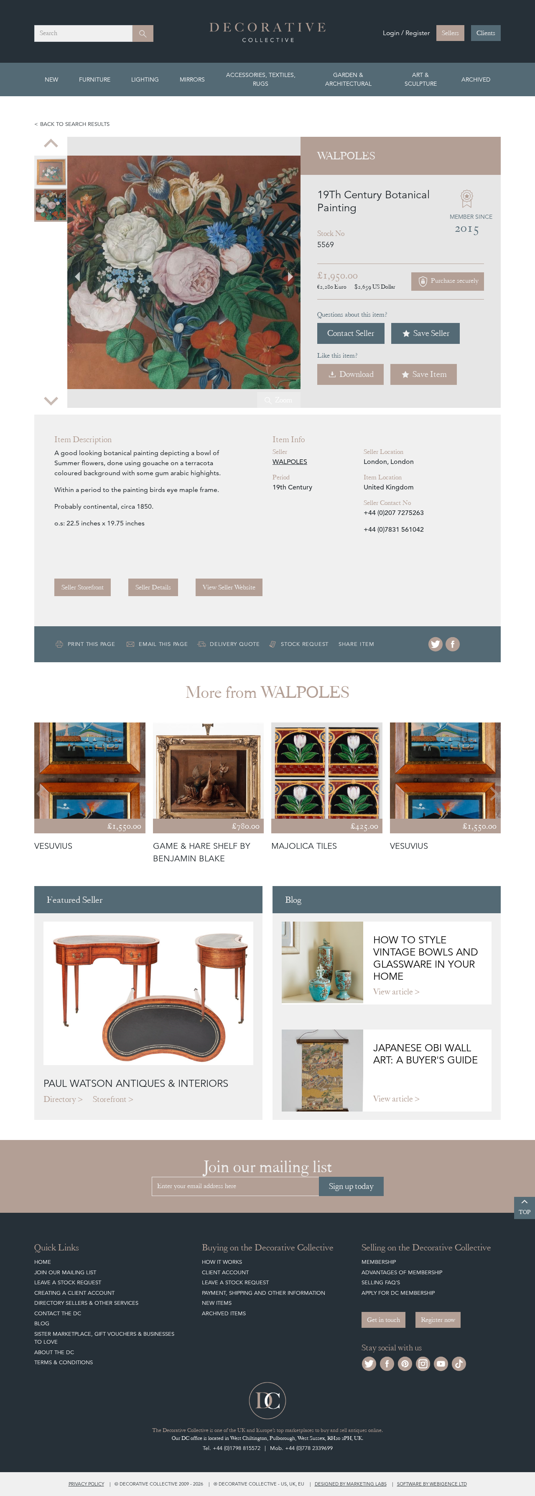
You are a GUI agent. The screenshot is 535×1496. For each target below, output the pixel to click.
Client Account (225, 1272)
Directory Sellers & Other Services (86, 1302)
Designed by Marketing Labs (351, 1484)
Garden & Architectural (348, 79)
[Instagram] (423, 1363)
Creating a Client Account (74, 1292)
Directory (59, 1099)
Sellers (450, 33)
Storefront (110, 1099)
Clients (485, 33)
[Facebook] (452, 644)
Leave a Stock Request (67, 1282)
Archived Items (224, 1313)
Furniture (94, 79)
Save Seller (431, 333)
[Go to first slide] (285, 272)
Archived (475, 79)
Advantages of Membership (402, 1272)
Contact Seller (350, 333)
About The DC (54, 1352)
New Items (217, 1302)
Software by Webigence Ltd (432, 1484)
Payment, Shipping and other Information (263, 1292)
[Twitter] (435, 644)
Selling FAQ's (381, 1282)
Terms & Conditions (63, 1362)
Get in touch (383, 1320)
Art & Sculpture (421, 79)
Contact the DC (57, 1313)
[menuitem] (50, 172)
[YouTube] (440, 1363)
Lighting (145, 79)
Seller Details (153, 587)
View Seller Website (229, 587)
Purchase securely (454, 281)
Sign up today (351, 1186)
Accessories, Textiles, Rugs (261, 79)
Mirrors (192, 79)
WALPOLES (290, 462)
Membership (379, 1261)
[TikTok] (458, 1363)
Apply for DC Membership (398, 1292)
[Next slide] (51, 400)
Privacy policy (86, 1484)
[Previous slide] (51, 144)
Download (356, 374)
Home (42, 1261)
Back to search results (75, 124)
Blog (41, 1323)
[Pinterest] (405, 1363)
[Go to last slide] (41, 793)
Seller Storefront (82, 587)
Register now (438, 1320)
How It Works (222, 1261)
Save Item (430, 374)
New (51, 79)
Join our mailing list (65, 1272)
